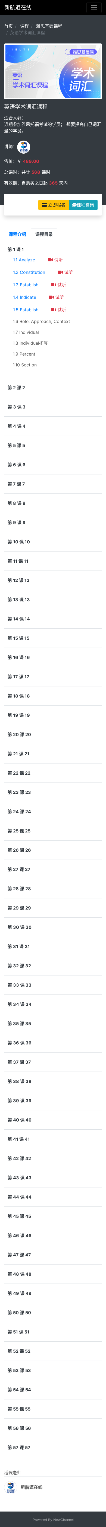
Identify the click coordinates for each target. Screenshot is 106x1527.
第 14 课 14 (19, 619)
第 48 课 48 (20, 1274)
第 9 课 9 (17, 522)
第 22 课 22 (19, 773)
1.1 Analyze (24, 259)
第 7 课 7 (16, 484)
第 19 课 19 (19, 715)
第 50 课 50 (19, 1312)
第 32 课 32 (19, 965)
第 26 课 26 (19, 850)
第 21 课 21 (18, 753)
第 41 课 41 (19, 1139)
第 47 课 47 (19, 1254)
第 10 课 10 (19, 541)
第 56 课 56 (19, 1428)
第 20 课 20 (19, 734)
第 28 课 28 (19, 888)
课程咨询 (85, 205)
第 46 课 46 (20, 1235)
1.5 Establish (25, 309)
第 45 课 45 (19, 1216)
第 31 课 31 (19, 946)
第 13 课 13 (19, 599)
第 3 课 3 (17, 407)
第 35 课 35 (19, 1023)
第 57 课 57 (19, 1447)
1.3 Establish (25, 284)
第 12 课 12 (18, 580)
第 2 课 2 (16, 387)
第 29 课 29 (19, 908)
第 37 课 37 (19, 1062)
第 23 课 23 (19, 792)
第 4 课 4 (17, 426)
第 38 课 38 (20, 1081)
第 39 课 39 (20, 1100)
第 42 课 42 (19, 1158)
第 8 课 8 (17, 503)
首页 (8, 26)
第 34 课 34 (20, 1004)
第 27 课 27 (19, 869)
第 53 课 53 (19, 1370)
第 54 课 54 (19, 1389)
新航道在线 (18, 7)
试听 (58, 259)
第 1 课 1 (16, 249)
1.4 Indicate (24, 297)
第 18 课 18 (19, 696)
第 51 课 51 (18, 1332)
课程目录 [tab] (44, 234)
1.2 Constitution (29, 272)
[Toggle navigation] (94, 7)
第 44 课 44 (20, 1197)
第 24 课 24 (19, 811)
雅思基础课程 (49, 26)
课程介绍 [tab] (17, 234)
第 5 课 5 (16, 445)
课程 (24, 26)
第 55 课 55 (19, 1409)
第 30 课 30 (20, 927)
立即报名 (56, 205)
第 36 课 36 (20, 1043)
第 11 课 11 (18, 561)
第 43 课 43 (20, 1177)
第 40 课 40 (20, 1120)
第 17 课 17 (18, 676)
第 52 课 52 (19, 1351)
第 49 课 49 (20, 1293)
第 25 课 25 (19, 831)
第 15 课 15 (18, 638)
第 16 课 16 (19, 657)
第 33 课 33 (20, 985)
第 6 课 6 (17, 464)
